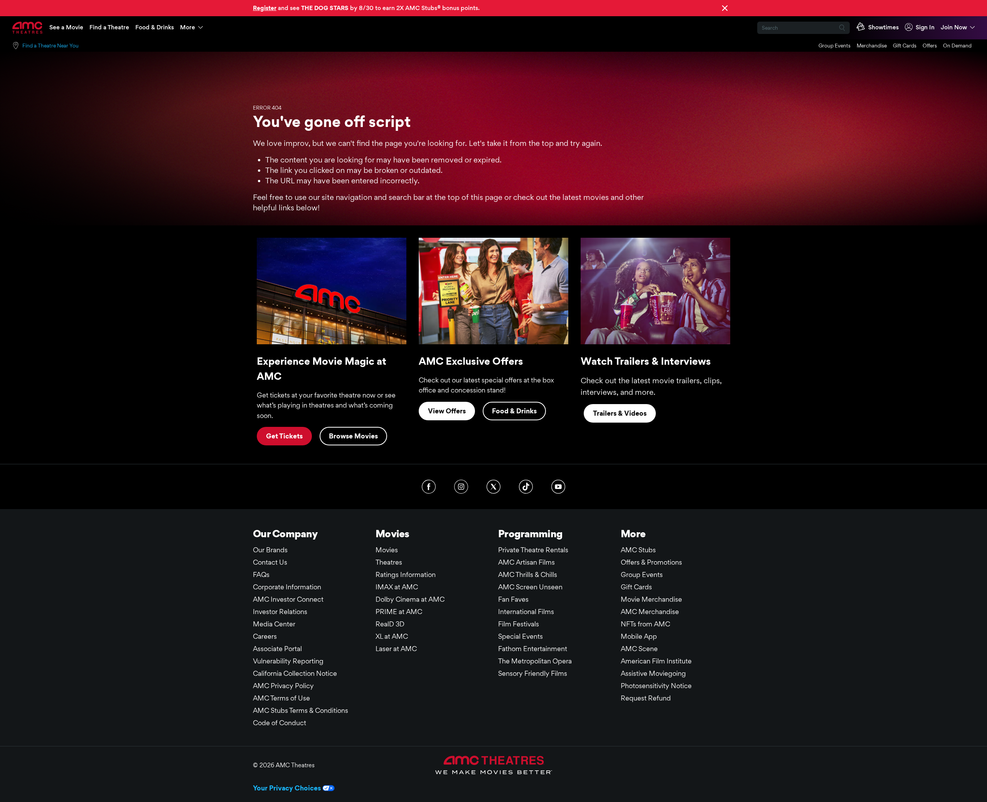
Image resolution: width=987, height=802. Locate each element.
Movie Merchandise (651, 599)
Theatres (389, 562)
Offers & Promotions (651, 562)
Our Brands (270, 550)
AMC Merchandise (650, 611)
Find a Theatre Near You (50, 45)
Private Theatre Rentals (533, 550)
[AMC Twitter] (493, 487)
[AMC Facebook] (429, 487)
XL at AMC (392, 636)
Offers (930, 45)
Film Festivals (518, 624)
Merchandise (872, 45)
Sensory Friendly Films (532, 673)
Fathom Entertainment (532, 649)
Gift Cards (904, 45)
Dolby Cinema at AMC (410, 599)
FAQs (261, 574)
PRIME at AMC (399, 611)
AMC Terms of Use (281, 698)
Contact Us (270, 562)
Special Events (520, 636)
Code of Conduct (279, 723)
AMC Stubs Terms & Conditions (300, 710)
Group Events (835, 45)
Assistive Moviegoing (653, 673)
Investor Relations (280, 611)
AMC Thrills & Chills (527, 574)
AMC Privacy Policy (283, 686)
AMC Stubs (638, 550)
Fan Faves (513, 599)
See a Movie (66, 27)
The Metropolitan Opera (535, 661)
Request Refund (646, 698)
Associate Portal (277, 649)
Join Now (954, 27)
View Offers (447, 411)
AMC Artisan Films (526, 562)
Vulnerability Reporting (288, 661)
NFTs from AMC (645, 624)
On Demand (957, 45)
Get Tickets (284, 436)
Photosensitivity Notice (656, 686)
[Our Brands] (493, 765)
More (187, 27)
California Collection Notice (295, 673)
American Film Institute (656, 661)
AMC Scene (639, 649)
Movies (387, 550)
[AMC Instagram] (461, 487)
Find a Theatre (109, 27)
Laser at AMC (396, 649)
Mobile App (639, 636)
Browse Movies (353, 436)
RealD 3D (390, 624)
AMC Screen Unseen (530, 587)
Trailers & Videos (620, 413)
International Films (526, 611)
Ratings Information (406, 574)
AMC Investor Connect (288, 599)
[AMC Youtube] (558, 487)
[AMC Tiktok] (526, 487)
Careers (265, 636)
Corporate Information (287, 587)
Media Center (274, 624)
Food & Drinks (154, 27)
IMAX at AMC (397, 587)
